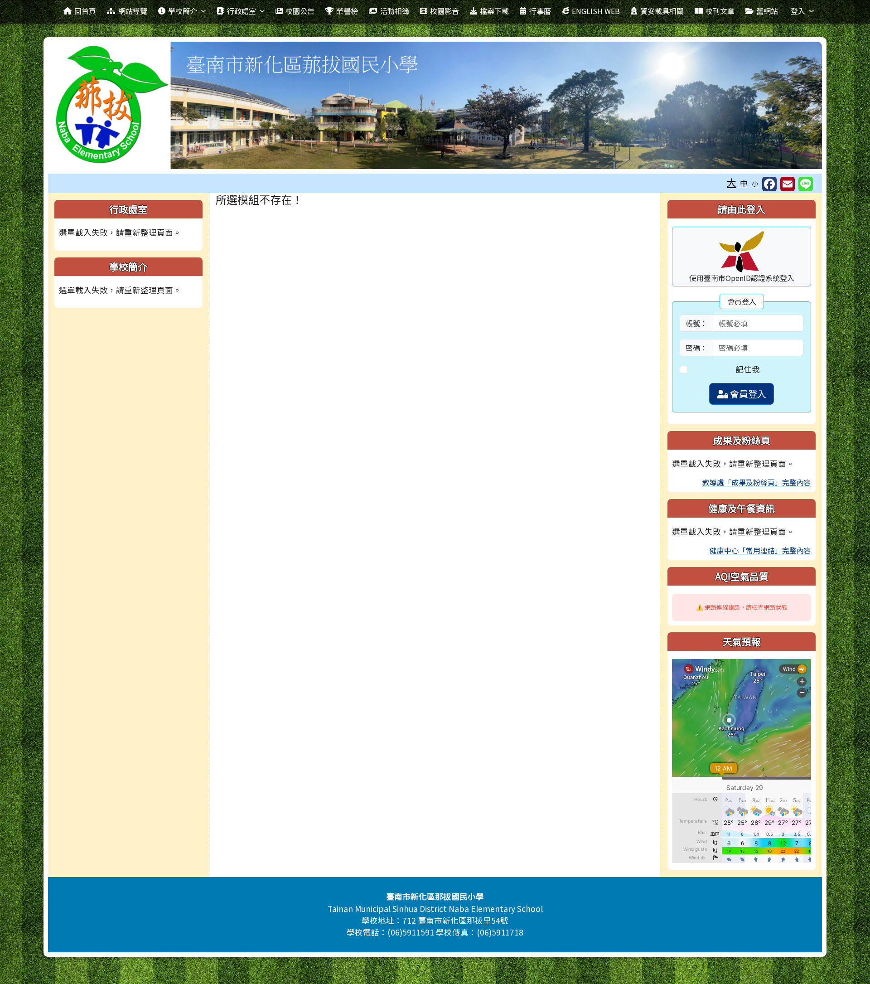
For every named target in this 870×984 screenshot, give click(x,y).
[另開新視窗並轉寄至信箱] (787, 184)
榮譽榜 (347, 10)
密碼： (696, 347)
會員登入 (747, 393)
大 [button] (731, 182)
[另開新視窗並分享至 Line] (805, 184)
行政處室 (241, 10)
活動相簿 (394, 10)
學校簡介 (182, 10)
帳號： (696, 323)
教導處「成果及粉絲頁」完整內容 (756, 482)
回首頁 (85, 10)
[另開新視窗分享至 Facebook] (769, 184)
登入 (798, 10)
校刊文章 (720, 10)
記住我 (747, 369)
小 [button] (755, 183)
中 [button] (744, 183)
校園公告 (299, 10)
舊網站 (767, 10)
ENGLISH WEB (596, 10)
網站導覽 (132, 10)
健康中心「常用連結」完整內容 (760, 550)
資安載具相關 (662, 10)
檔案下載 (494, 10)
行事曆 (540, 10)
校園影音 (444, 10)
